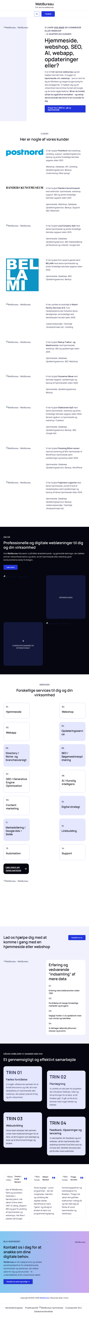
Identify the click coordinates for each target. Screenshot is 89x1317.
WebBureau (44, 4)
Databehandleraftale (43, 1311)
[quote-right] (25, 1178)
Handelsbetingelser (14, 1307)
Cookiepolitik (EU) (73, 1307)
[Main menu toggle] (36, 13)
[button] (48, 14)
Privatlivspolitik (32, 1307)
